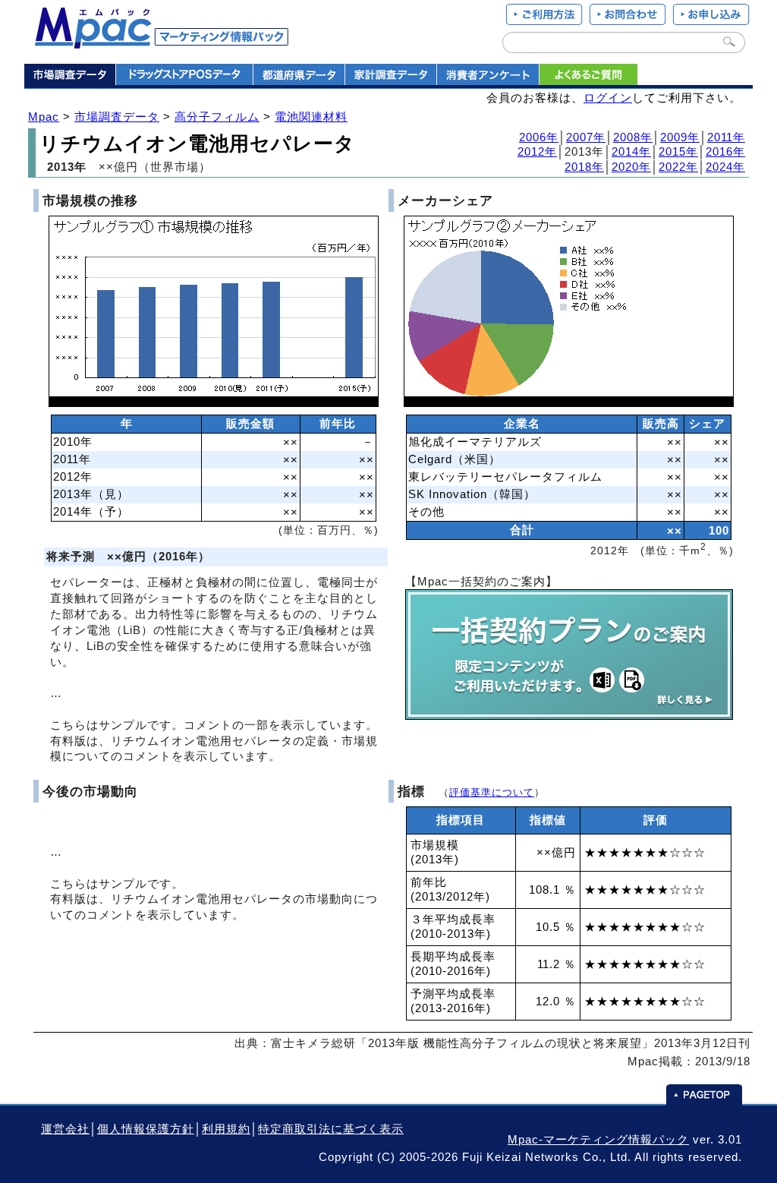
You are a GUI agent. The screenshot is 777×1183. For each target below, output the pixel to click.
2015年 (678, 152)
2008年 (633, 137)
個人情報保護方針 (145, 1129)
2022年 (678, 167)
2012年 (537, 152)
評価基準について (491, 792)
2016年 (725, 152)
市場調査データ (116, 117)
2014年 (631, 152)
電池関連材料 (311, 117)
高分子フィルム (217, 117)
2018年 (584, 167)
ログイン (608, 98)
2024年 (725, 167)
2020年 (631, 167)
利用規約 (226, 1129)
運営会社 (65, 1129)
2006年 (538, 137)
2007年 (586, 137)
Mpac (43, 117)
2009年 (680, 137)
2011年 (726, 137)
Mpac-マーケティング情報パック (598, 1140)
